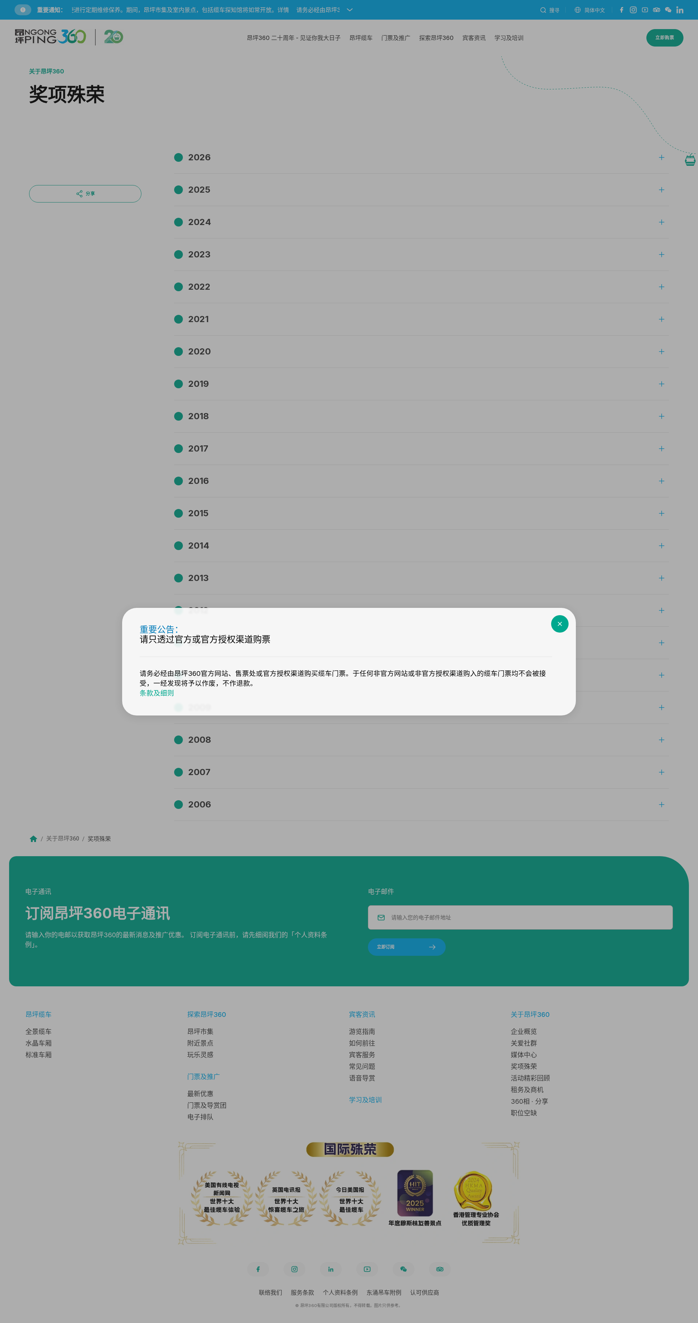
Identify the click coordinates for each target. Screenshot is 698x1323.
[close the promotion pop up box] (560, 624)
